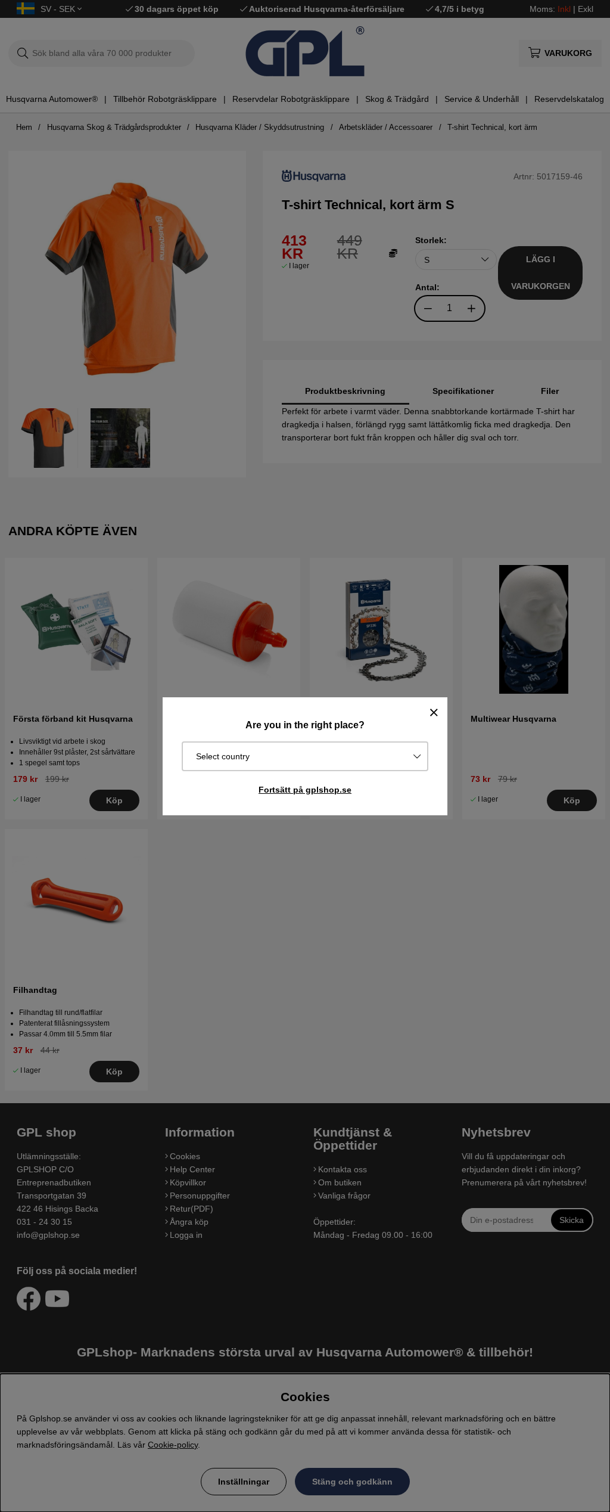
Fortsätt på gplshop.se (305, 789)
